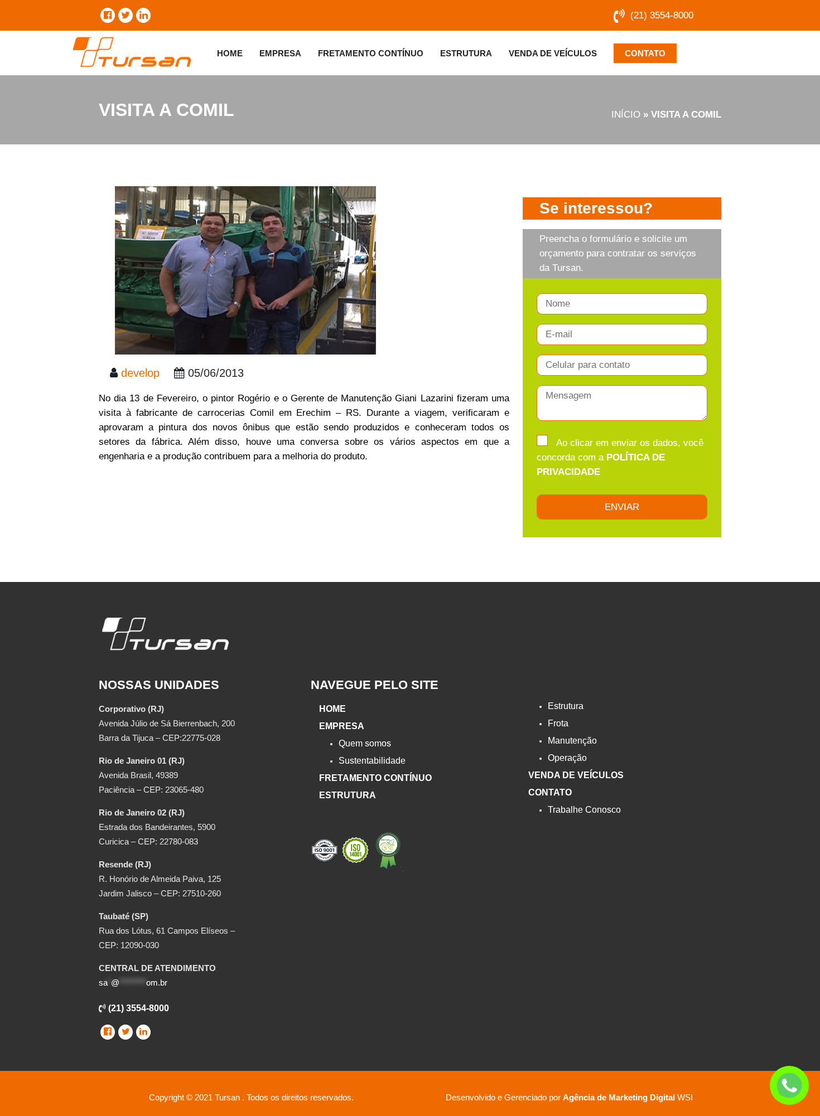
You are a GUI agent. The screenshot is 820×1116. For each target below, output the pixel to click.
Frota (558, 723)
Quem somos (365, 743)
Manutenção (572, 740)
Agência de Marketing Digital (619, 1097)
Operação (567, 758)
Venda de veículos (553, 53)
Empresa (280, 53)
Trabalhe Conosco (584, 809)
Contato (645, 53)
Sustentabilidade (372, 760)
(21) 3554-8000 (661, 15)
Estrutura (466, 53)
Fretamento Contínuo (370, 53)
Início (625, 114)
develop (140, 373)
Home (230, 53)
